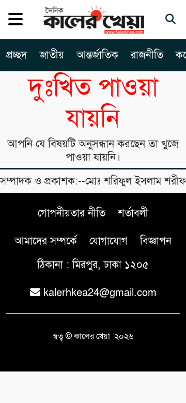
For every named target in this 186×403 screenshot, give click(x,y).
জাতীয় (51, 55)
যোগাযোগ (108, 241)
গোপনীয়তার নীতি (71, 213)
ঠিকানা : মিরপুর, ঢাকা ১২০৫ (93, 264)
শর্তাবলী (133, 213)
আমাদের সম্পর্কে (45, 241)
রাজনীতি (147, 55)
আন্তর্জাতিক (97, 55)
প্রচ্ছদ (16, 55)
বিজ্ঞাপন (156, 241)
